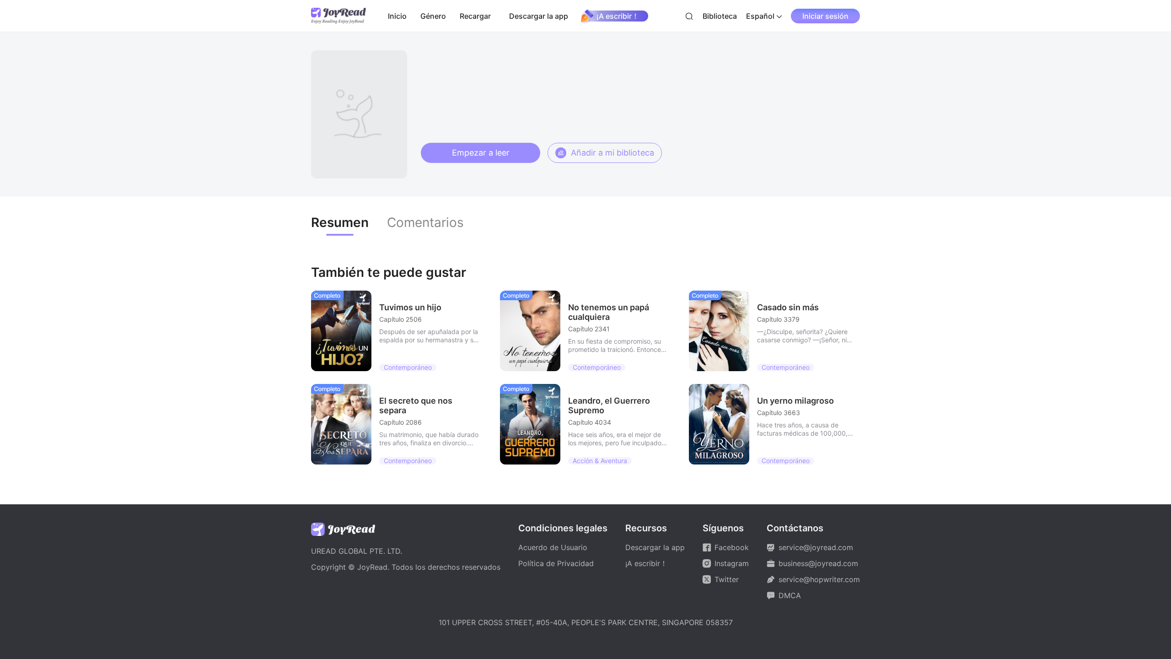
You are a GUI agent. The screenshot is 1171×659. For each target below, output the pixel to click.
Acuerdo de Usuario (552, 547)
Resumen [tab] (340, 222)
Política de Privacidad (556, 563)
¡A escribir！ (617, 16)
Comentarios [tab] (425, 222)
